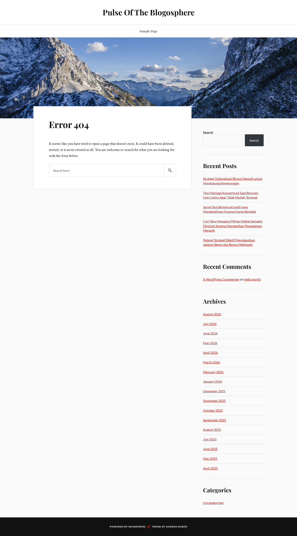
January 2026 (212, 381)
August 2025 (212, 429)
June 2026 (210, 333)
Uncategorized (213, 503)
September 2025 (214, 420)
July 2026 (210, 324)
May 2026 (210, 343)
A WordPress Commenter (221, 279)
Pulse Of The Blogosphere (149, 12)
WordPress (136, 526)
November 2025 (214, 401)
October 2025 (213, 410)
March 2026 (211, 362)
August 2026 (212, 314)
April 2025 (210, 468)
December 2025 (214, 391)
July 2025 (210, 439)
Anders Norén (176, 526)
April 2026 (210, 352)
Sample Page (148, 31)
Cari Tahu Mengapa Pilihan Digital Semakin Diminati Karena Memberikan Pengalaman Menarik (232, 225)
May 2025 (210, 458)
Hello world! (252, 279)
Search (208, 132)
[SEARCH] (170, 170)
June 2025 (210, 449)
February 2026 (213, 372)
